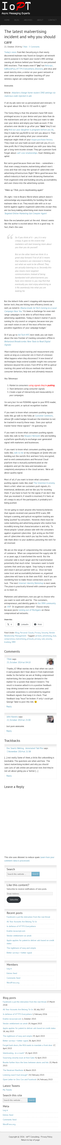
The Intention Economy (44, 483)
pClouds (30, 639)
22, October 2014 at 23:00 (18, 720)
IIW (8, 606)
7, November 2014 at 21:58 (19, 751)
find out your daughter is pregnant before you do (31, 129)
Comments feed (13, 978)
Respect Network (32, 435)
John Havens (12, 716)
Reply (9, 706)
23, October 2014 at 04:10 (18, 662)
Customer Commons (44, 415)
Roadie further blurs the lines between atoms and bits (26, 1062)
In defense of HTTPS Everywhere (21, 926)
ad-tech (38, 635)
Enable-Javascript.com (16, 931)
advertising (47, 635)
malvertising (21, 639)
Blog (17, 632)
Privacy (38, 632)
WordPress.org (13, 982)
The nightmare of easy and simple (21, 948)
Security (44, 632)
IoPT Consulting (25, 8)
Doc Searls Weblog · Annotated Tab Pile (25, 748)
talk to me (18, 452)
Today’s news (10, 52)
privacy (38, 639)
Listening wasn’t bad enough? (15, 1075)
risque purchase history (41, 139)
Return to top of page (30, 1140)
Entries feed (12, 973)
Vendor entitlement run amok (19, 935)
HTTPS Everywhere (25, 68)
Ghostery (39, 68)
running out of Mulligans (29, 610)
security (49, 639)
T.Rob (25, 46)
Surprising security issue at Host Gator (19, 1057)
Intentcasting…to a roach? (14, 1053)
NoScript (49, 65)
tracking (7, 642)
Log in (9, 968)
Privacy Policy (46, 1136)
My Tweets (7, 1090)
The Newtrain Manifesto (13, 1070)
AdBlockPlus (10, 68)
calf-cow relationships (27, 153)
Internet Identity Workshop (31, 583)
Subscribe (14, 899)
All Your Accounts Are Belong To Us (22, 921)
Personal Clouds (27, 632)
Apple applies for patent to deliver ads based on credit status (29, 1028)
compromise (9, 639)
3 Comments (34, 46)
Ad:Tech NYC (23, 334)
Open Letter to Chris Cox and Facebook (19, 1079)
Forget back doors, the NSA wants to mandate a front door (27, 1045)
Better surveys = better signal (19, 952)
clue (54, 635)
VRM (13, 642)
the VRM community (47, 603)
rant (43, 639)
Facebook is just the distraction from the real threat (28, 917)
